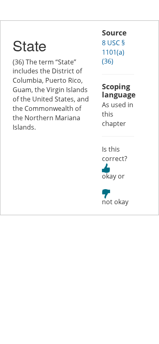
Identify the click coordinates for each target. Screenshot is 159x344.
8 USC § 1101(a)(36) (113, 52)
